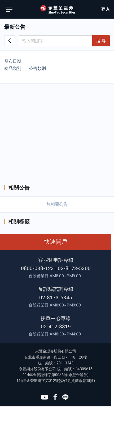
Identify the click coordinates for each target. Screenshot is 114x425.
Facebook (54, 397)
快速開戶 (55, 241)
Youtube (44, 397)
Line (65, 397)
